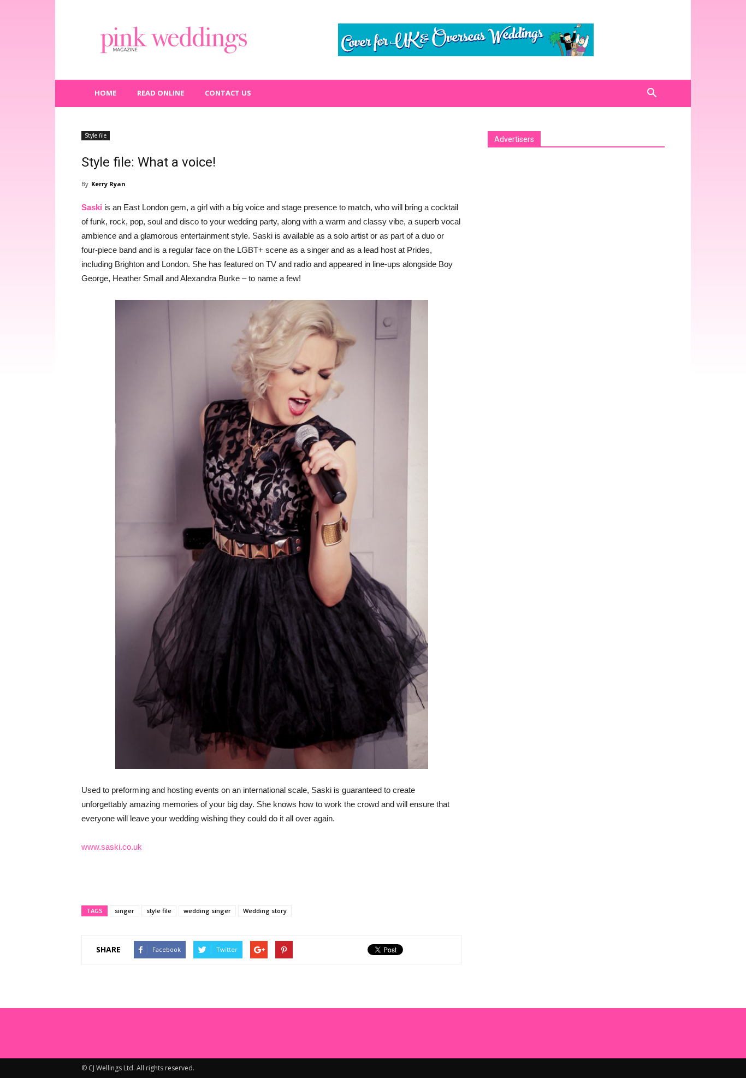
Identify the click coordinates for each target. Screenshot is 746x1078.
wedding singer (207, 911)
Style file (95, 135)
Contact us (228, 93)
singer (124, 911)
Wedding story (265, 911)
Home (105, 93)
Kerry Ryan (108, 184)
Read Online (160, 93)
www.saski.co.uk (111, 846)
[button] (651, 93)
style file (158, 911)
